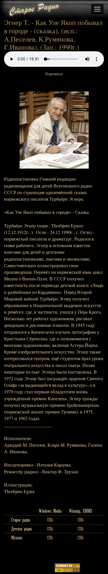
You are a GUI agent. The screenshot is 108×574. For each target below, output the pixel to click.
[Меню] (97, 9)
